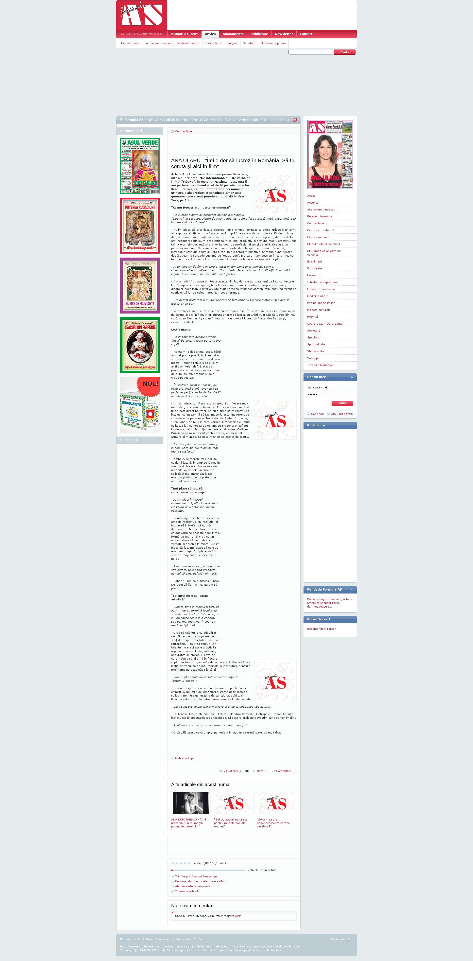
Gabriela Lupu (185, 758)
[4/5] (185, 863)
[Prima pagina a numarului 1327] (330, 154)
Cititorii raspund (318, 237)
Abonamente (233, 34)
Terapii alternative (320, 365)
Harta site (338, 939)
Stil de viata (315, 351)
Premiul (312, 316)
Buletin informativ (319, 216)
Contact (306, 34)
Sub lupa (313, 358)
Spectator (314, 337)
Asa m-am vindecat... (322, 209)
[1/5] (173, 863)
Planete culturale (319, 309)
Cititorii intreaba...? (320, 230)
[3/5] (181, 863)
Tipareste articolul (187, 891)
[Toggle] (352, 377)
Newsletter (284, 34)
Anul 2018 (171, 120)
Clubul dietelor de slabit (323, 243)
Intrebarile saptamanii (322, 282)
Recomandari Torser (321, 628)
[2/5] (177, 863)
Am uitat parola (342, 413)
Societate (313, 330)
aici (237, 915)
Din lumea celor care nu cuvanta (324, 252)
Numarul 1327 (196, 120)
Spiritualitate (213, 43)
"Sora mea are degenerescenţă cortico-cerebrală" (274, 823)
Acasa (311, 195)
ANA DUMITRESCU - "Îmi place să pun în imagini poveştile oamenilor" (188, 823)
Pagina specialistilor (321, 302)
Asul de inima (129, 43)
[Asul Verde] (140, 168)
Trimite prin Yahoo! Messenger (196, 876)
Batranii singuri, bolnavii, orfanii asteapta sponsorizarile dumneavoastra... (329, 602)
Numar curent (129, 939)
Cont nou (317, 413)
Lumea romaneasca (158, 43)
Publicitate (259, 34)
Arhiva (210, 34)
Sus (350, 939)
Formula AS (134, 120)
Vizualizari (236, 770)
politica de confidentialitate (263, 950)
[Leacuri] (140, 228)
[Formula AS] (141, 15)
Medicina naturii (188, 43)
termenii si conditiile (227, 950)
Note (263, 770)
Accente (312, 202)
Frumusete (314, 268)
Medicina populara (273, 43)
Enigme (232, 43)
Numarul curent (184, 34)
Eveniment (314, 261)
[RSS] (295, 120)
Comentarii (286, 770)
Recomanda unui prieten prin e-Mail (200, 881)
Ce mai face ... (223, 120)
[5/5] (189, 863)
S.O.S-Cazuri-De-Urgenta (325, 323)
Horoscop (313, 275)
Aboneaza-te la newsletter (193, 886)
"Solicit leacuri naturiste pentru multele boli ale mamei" (230, 823)
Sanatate (249, 43)
